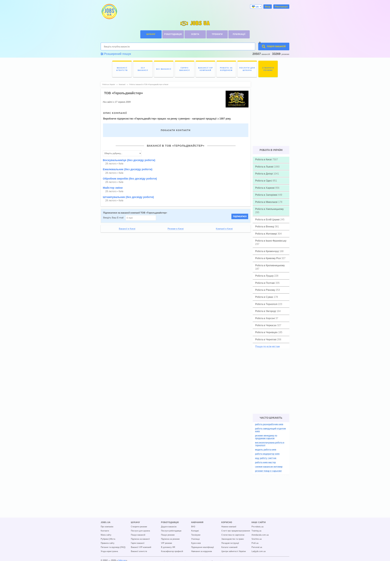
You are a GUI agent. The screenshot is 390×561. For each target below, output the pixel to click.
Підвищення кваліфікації (202, 547)
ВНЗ (193, 527)
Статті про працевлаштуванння (235, 531)
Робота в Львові (264, 166)
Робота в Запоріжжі (266, 195)
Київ (121, 163)
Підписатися (239, 216)
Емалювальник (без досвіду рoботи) (127, 169)
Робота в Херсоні (265, 318)
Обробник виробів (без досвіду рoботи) (130, 178)
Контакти (105, 531)
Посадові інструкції (230, 543)
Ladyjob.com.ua (259, 551)
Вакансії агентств (139, 551)
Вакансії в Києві (127, 229)
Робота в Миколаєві (266, 202)
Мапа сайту (106, 535)
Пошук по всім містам (267, 346)
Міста (112, 539)
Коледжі (195, 531)
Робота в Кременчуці (267, 251)
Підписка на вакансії (140, 539)
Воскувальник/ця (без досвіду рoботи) (129, 160)
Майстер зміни (113, 187)
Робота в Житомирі (266, 233)
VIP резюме (166, 543)
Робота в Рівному (265, 290)
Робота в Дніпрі (264, 173)
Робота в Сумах (264, 297)
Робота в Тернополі (266, 304)
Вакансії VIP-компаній (141, 547)
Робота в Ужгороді (266, 311)
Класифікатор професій (172, 551)
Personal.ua (257, 547)
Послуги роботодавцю (171, 531)
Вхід (267, 6)
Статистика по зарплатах (233, 535)
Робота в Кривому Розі (268, 258)
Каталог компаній (229, 547)
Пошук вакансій (138, 535)
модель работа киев (265, 449)
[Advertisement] (173, 256)
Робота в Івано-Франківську (270, 240)
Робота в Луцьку (264, 275)
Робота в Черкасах (266, 325)
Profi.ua (255, 543)
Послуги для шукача (140, 531)
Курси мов (196, 543)
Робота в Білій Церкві (267, 219)
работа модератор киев (267, 453)
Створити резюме (139, 527)
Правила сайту (107, 543)
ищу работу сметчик (265, 458)
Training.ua (256, 531)
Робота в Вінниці (265, 226)
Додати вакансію (169, 527)
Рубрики (104, 539)
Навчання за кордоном (201, 551)
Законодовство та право (232, 539)
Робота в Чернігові (266, 339)
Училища (195, 539)
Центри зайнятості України (233, 551)
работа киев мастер (265, 462)
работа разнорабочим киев (269, 424)
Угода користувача (109, 551)
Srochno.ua (257, 539)
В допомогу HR (168, 547)
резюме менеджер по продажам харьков (266, 437)
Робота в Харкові (265, 188)
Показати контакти (176, 130)
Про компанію (107, 527)
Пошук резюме (168, 535)
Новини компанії (228, 527)
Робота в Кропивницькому (270, 265)
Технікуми (195, 535)
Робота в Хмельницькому (269, 209)
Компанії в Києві (224, 229)
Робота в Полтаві (265, 283)
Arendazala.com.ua (260, 535)
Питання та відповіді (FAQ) (113, 547)
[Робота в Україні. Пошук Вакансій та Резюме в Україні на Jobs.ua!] (109, 11)
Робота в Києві (263, 159)
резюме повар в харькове (268, 471)
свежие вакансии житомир (268, 466)
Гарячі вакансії (137, 543)
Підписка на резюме (170, 539)
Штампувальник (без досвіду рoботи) (128, 197)
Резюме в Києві (176, 229)
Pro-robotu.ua (257, 527)
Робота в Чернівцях (266, 332)
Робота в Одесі (264, 180)
